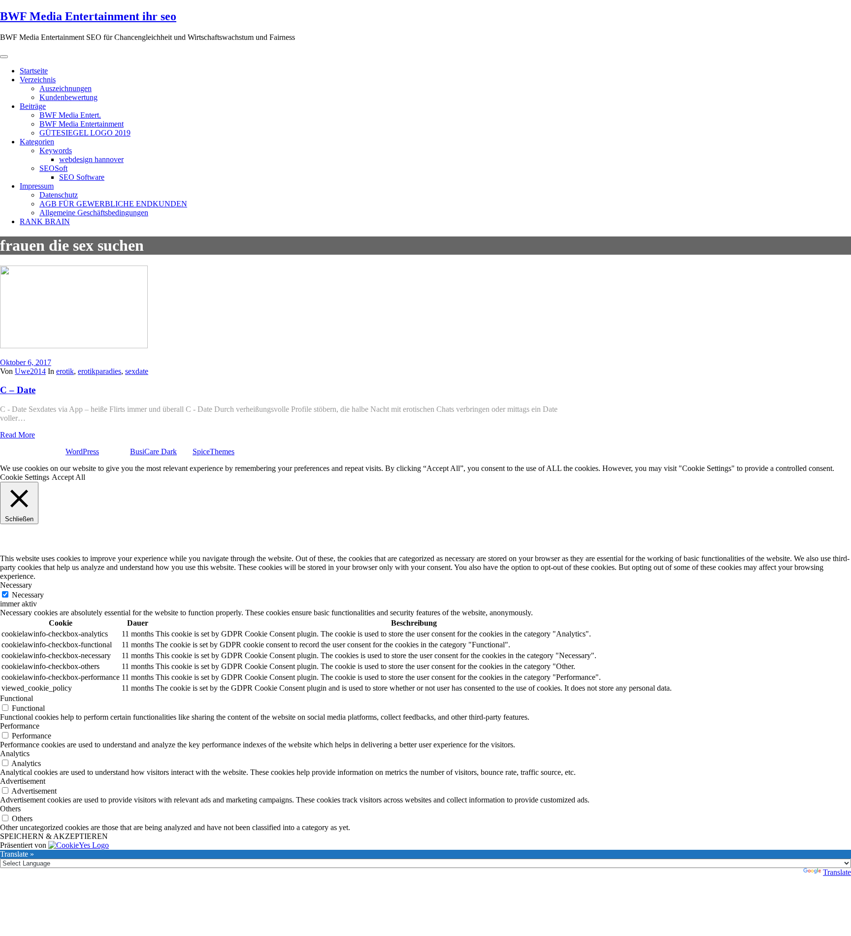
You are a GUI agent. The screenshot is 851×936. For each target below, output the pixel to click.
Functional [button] (16, 698)
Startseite (34, 71)
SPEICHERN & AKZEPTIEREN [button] (54, 836)
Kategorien (37, 141)
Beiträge (33, 106)
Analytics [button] (15, 753)
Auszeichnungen (65, 88)
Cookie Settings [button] (24, 477)
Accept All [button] (68, 477)
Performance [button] (19, 726)
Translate (837, 872)
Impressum (37, 186)
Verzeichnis (38, 79)
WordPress (82, 451)
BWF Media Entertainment (81, 124)
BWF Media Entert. (70, 115)
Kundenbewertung (68, 97)
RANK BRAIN (45, 221)
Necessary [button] (16, 585)
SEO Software (81, 177)
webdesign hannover (91, 159)
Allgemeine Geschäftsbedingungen (93, 212)
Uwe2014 (30, 371)
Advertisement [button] (22, 781)
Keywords (55, 150)
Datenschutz (58, 195)
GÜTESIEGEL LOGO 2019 (85, 133)
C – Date (17, 390)
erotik (65, 371)
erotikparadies (99, 371)
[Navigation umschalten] (4, 56)
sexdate (136, 371)
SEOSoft (53, 168)
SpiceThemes (213, 451)
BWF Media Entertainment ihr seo (88, 16)
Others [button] (10, 808)
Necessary (28, 595)
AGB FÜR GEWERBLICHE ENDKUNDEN (113, 204)
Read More (17, 435)
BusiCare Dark (153, 451)
